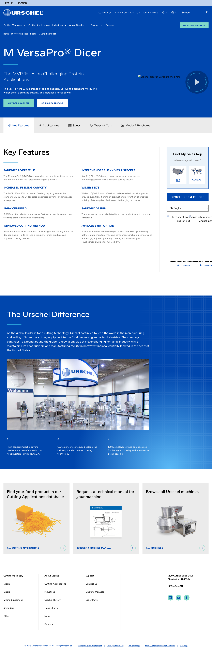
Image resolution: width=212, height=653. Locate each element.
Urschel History (52, 599)
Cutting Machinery (13, 575)
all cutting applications (23, 548)
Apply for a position (127, 13)
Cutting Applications (39, 25)
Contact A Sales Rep (19, 103)
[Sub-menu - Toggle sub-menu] (24, 25)
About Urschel (76, 25)
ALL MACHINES (154, 548)
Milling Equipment (13, 599)
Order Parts (150, 13)
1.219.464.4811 (175, 586)
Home (6, 34)
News (47, 616)
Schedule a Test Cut (52, 103)
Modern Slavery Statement (90, 646)
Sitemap (183, 646)
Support (95, 25)
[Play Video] (197, 82)
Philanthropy (134, 646)
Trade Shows (51, 608)
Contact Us (105, 13)
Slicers (6, 583)
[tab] (18, 125)
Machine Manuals (95, 591)
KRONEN (22, 3)
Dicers (33, 34)
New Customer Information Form (160, 646)
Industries (57, 25)
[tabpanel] (78, 197)
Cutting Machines (12, 25)
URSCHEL (8, 3)
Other (6, 616)
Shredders (8, 608)
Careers (110, 25)
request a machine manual (93, 548)
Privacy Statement (115, 646)
